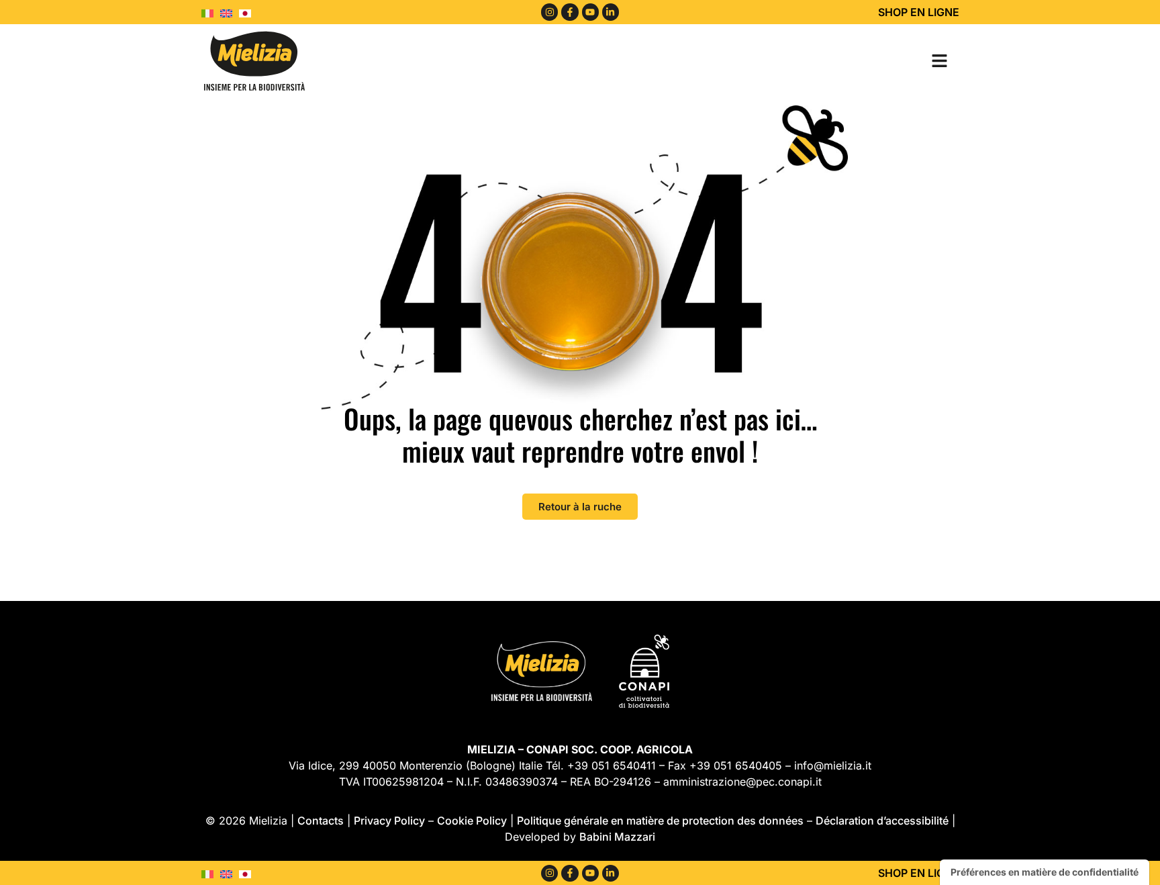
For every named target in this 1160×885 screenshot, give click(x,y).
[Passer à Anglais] (229, 12)
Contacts (320, 820)
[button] (939, 60)
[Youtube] (590, 11)
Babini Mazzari (617, 836)
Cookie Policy (472, 820)
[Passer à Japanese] (248, 12)
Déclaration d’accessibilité (882, 820)
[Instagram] (549, 11)
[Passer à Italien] (210, 12)
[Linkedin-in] (610, 11)
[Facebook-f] (569, 11)
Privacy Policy (389, 820)
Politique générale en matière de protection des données (660, 820)
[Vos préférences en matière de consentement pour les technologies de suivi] (1044, 872)
